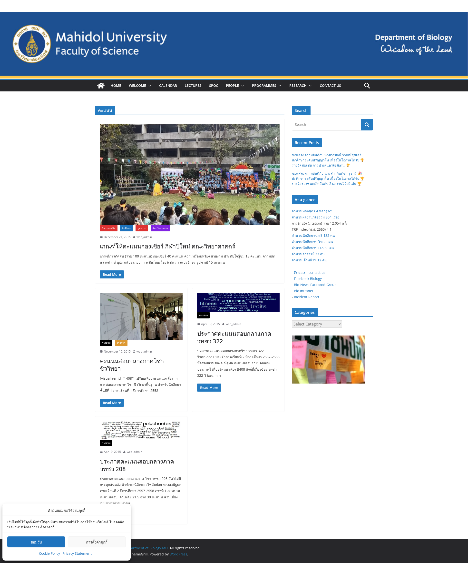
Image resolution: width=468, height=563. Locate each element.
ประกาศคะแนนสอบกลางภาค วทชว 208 (137, 465)
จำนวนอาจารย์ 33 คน (308, 254)
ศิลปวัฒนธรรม (160, 228)
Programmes (264, 85)
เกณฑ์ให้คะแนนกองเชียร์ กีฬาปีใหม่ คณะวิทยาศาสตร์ (167, 246)
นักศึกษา (126, 228)
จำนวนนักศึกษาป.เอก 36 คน (313, 248)
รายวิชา (121, 343)
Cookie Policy (49, 553)
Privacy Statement (77, 553)
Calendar (168, 85)
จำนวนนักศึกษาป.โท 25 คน (312, 241)
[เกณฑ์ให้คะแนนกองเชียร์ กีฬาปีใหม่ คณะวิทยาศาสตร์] (190, 174)
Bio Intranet (303, 290)
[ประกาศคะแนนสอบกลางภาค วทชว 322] (238, 302)
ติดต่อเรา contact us (309, 272)
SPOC (213, 85)
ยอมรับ (36, 542)
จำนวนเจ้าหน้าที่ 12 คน (309, 260)
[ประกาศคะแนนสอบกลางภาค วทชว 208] (141, 430)
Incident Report (306, 297)
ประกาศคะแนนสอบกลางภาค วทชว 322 (234, 337)
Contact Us (330, 85)
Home (116, 85)
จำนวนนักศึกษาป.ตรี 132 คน (313, 235)
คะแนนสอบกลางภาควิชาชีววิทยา (132, 364)
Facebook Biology (308, 278)
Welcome (137, 85)
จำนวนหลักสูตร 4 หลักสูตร (312, 211)
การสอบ (106, 343)
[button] (148, 85)
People (232, 85)
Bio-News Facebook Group (315, 284)
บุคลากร (141, 228)
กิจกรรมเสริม (109, 228)
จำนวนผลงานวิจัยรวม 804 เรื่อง (315, 217)
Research (298, 85)
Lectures (193, 85)
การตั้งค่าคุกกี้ (96, 542)
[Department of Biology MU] (101, 85)
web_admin (144, 237)
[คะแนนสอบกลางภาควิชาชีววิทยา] (141, 316)
